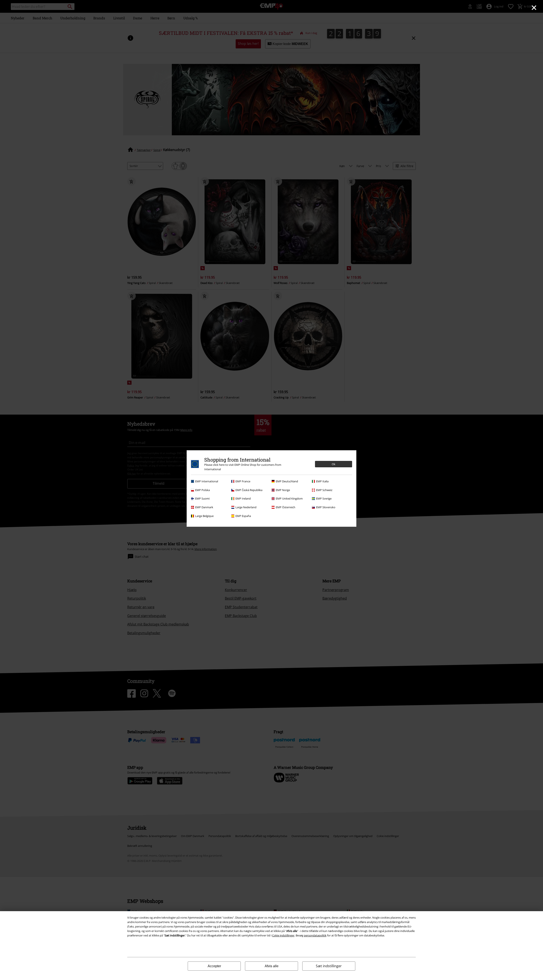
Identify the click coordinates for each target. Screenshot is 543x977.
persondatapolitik (315, 935)
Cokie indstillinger (283, 935)
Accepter (214, 966)
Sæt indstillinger (329, 966)
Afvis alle (271, 966)
